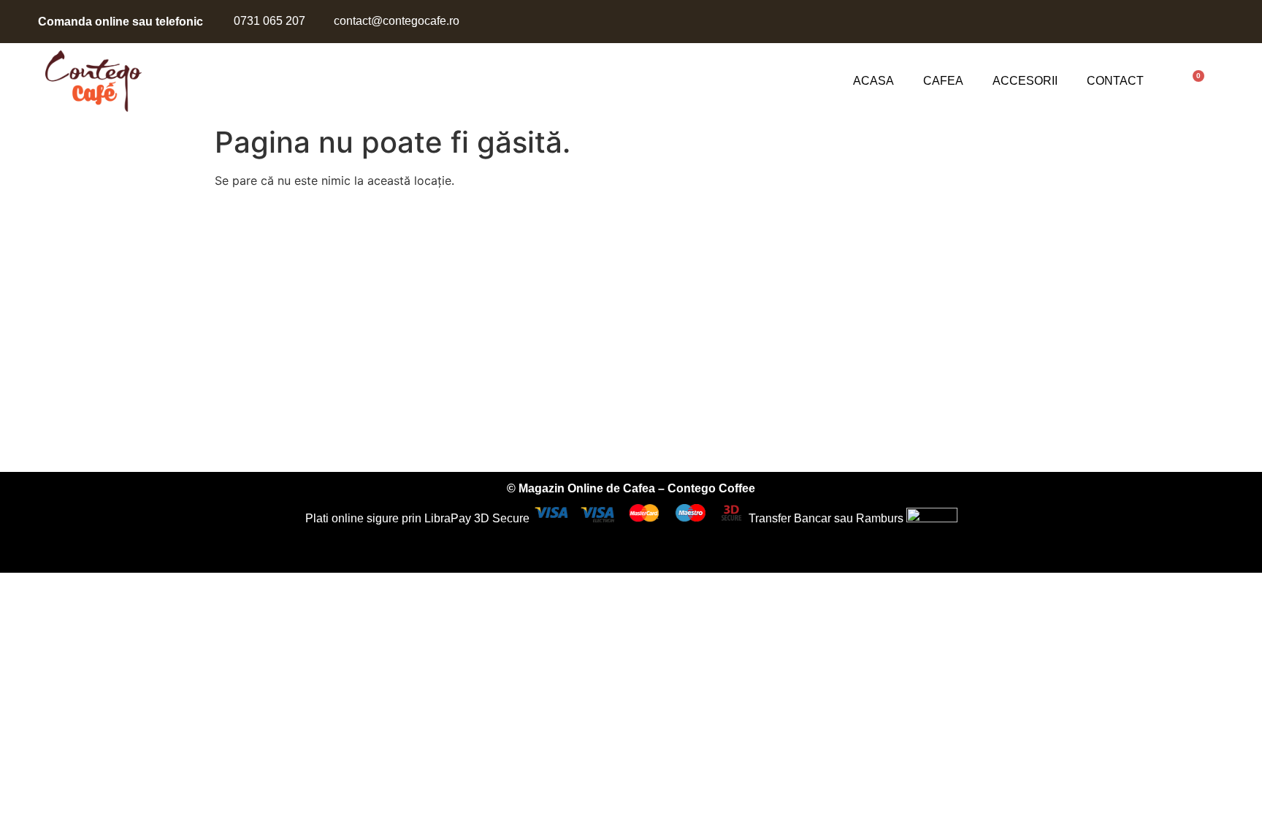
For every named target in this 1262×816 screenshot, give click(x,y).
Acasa (873, 81)
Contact (1115, 81)
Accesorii (1025, 81)
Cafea (943, 81)
